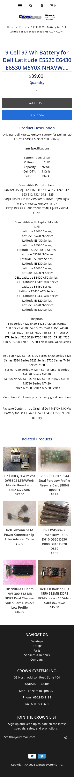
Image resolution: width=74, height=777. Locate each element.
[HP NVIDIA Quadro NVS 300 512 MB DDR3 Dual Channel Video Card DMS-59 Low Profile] (19, 572)
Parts (22, 27)
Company (36, 659)
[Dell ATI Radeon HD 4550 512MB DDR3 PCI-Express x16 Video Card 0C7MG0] (54, 572)
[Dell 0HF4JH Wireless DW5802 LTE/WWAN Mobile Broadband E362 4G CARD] (19, 459)
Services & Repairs (37, 655)
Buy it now (37, 115)
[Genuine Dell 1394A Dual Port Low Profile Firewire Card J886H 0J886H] (54, 459)
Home (10, 27)
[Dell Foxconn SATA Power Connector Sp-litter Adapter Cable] (19, 513)
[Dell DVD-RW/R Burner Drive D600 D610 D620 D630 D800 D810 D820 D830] (54, 513)
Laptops (36, 646)
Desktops (37, 641)
